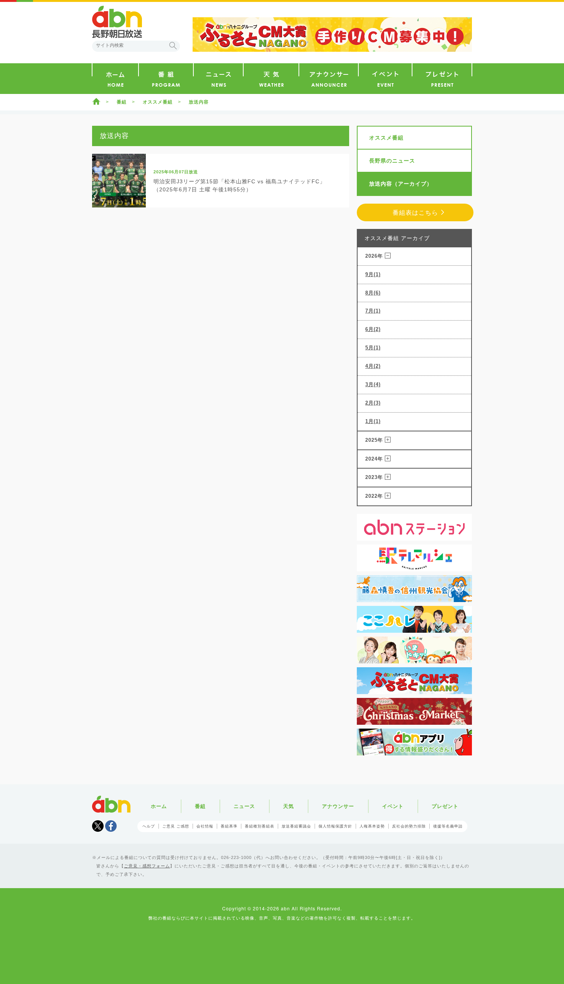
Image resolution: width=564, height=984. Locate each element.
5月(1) (373, 347)
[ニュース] (218, 78)
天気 (288, 806)
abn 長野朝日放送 (117, 22)
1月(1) (373, 421)
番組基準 (229, 826)
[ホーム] (115, 78)
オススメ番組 (158, 102)
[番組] (166, 78)
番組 (122, 102)
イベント (393, 806)
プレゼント (445, 806)
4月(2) (373, 366)
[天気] (271, 78)
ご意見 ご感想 (175, 826)
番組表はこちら (415, 212)
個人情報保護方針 (335, 826)
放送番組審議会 (296, 826)
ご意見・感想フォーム (147, 866)
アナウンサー (338, 806)
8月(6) (373, 293)
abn (111, 804)
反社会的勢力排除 (409, 826)
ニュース (244, 806)
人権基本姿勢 (372, 826)
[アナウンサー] (328, 78)
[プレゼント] (442, 78)
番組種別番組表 (259, 826)
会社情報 (204, 826)
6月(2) (373, 329)
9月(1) (373, 274)
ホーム (96, 101)
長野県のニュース (392, 161)
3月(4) (373, 384)
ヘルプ (148, 826)
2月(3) (373, 403)
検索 (173, 45)
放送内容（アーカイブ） (400, 184)
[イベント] (385, 78)
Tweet (98, 826)
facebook (111, 826)
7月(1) (373, 311)
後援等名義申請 (448, 826)
